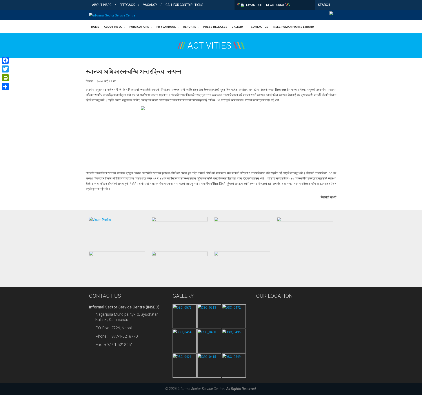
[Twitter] (303, 5)
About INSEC (101, 5)
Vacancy (150, 5)
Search (324, 5)
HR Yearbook (166, 26)
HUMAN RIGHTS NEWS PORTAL (264, 5)
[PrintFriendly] (5, 77)
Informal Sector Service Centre (201, 389)
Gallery (238, 26)
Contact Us (259, 26)
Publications (139, 26)
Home (95, 26)
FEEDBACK (127, 5)
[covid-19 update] (117, 265)
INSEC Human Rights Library (294, 26)
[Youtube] (310, 5)
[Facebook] (296, 5)
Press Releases (215, 26)
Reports (190, 26)
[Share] (5, 86)
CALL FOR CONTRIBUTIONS (184, 5)
